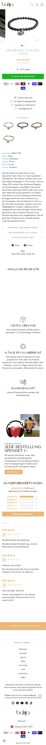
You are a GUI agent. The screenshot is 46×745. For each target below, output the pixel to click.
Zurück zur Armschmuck (24, 626)
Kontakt (23, 653)
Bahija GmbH (22, 643)
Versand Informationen (22, 228)
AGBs (23, 677)
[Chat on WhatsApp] (4, 741)
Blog (23, 661)
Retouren (23, 649)
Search (23, 657)
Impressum (23, 673)
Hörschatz (13, 472)
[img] (8, 530)
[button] (23, 59)
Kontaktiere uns (23, 237)
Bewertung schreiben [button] (23, 514)
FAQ (23, 669)
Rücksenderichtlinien (23, 233)
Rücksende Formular (34, 368)
